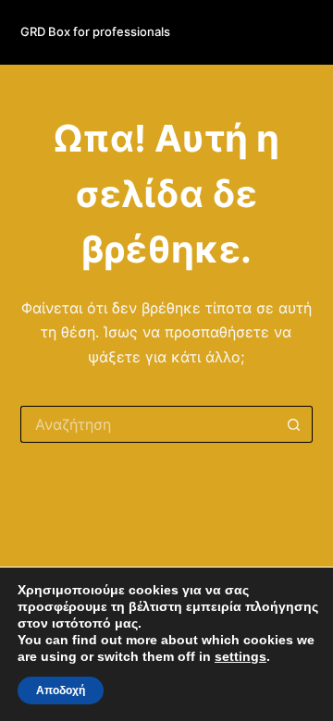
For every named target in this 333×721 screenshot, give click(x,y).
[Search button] (294, 424)
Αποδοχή (60, 690)
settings (240, 656)
